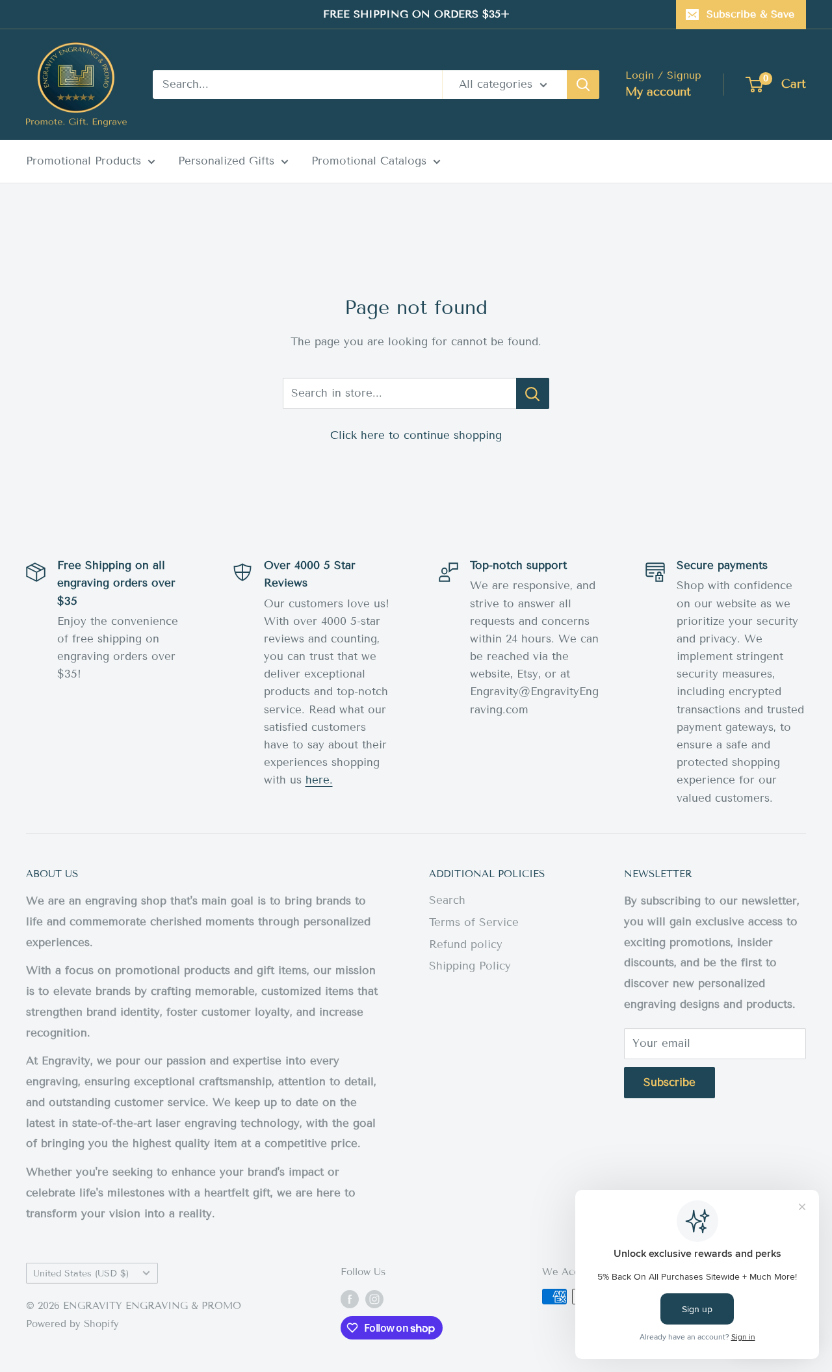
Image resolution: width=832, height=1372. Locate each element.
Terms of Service (474, 922)
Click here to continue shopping (416, 435)
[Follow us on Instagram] (374, 1298)
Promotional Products (83, 161)
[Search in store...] (532, 393)
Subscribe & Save (750, 14)
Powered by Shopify (72, 1324)
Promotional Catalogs (368, 161)
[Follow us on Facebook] (350, 1298)
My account (658, 92)
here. (319, 780)
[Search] (583, 84)
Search (447, 900)
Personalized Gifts (226, 161)
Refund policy (465, 944)
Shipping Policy (470, 966)
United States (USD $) (81, 1273)
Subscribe (670, 1082)
